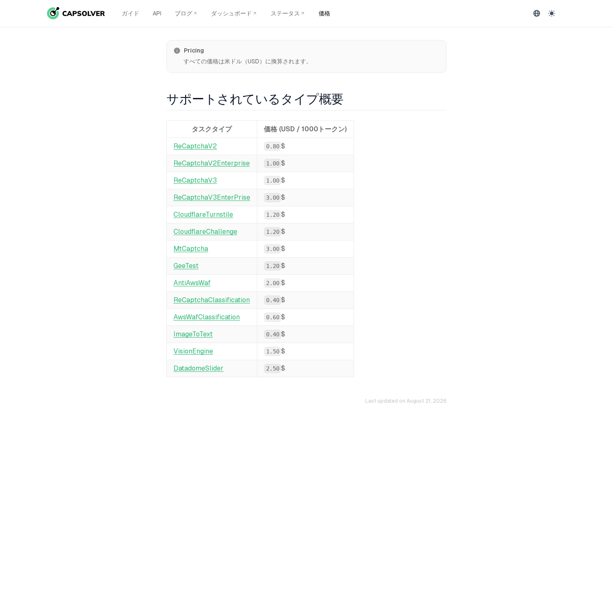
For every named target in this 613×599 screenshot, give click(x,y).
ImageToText (193, 334)
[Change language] (536, 13)
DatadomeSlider (198, 368)
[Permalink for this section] (350, 99)
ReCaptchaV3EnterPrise (211, 197)
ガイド (130, 13)
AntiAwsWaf (192, 283)
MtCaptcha (190, 249)
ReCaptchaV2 (195, 146)
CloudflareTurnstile (203, 214)
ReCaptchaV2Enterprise (211, 163)
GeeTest (185, 266)
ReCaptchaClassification (211, 300)
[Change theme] (551, 13)
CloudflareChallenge (205, 232)
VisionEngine (193, 351)
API (157, 13)
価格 (324, 13)
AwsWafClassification (206, 317)
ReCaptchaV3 (195, 180)
